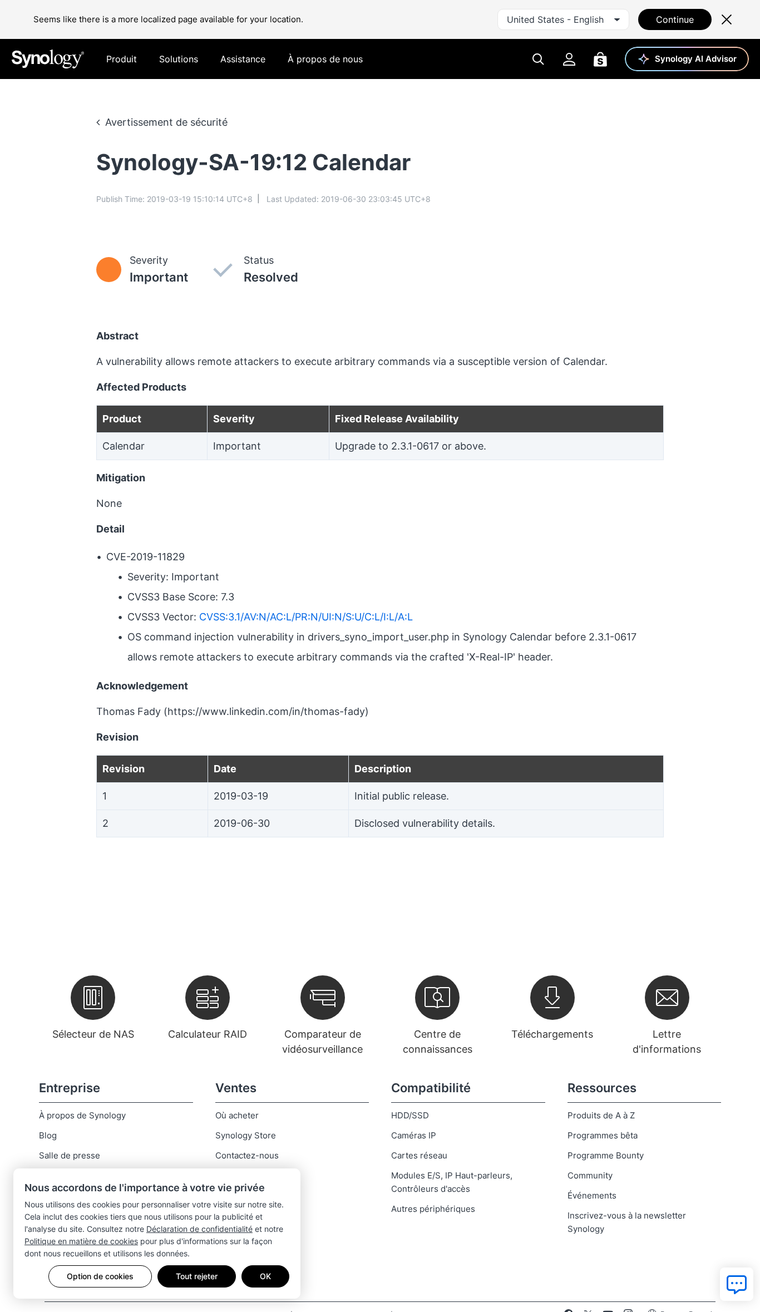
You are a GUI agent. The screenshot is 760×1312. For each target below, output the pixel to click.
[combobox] (563, 19)
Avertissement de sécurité (166, 122)
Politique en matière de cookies (81, 1241)
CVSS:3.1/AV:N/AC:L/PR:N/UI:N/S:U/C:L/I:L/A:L (306, 617)
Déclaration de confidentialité (199, 1229)
